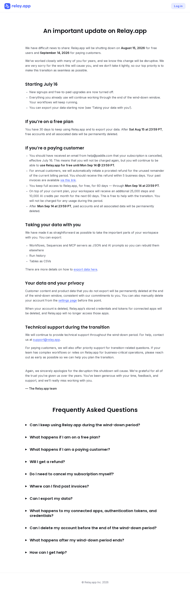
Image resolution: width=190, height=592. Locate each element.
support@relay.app (46, 339)
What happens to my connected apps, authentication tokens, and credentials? (93, 513)
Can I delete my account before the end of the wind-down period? (93, 527)
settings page (67, 300)
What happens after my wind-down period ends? (77, 540)
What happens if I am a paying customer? (70, 449)
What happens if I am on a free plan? (65, 437)
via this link (68, 180)
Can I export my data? (51, 498)
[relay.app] (17, 6)
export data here (85, 269)
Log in (178, 6)
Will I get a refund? (47, 461)
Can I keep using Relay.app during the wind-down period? (85, 424)
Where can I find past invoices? (59, 486)
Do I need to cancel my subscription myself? (72, 474)
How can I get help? (48, 552)
